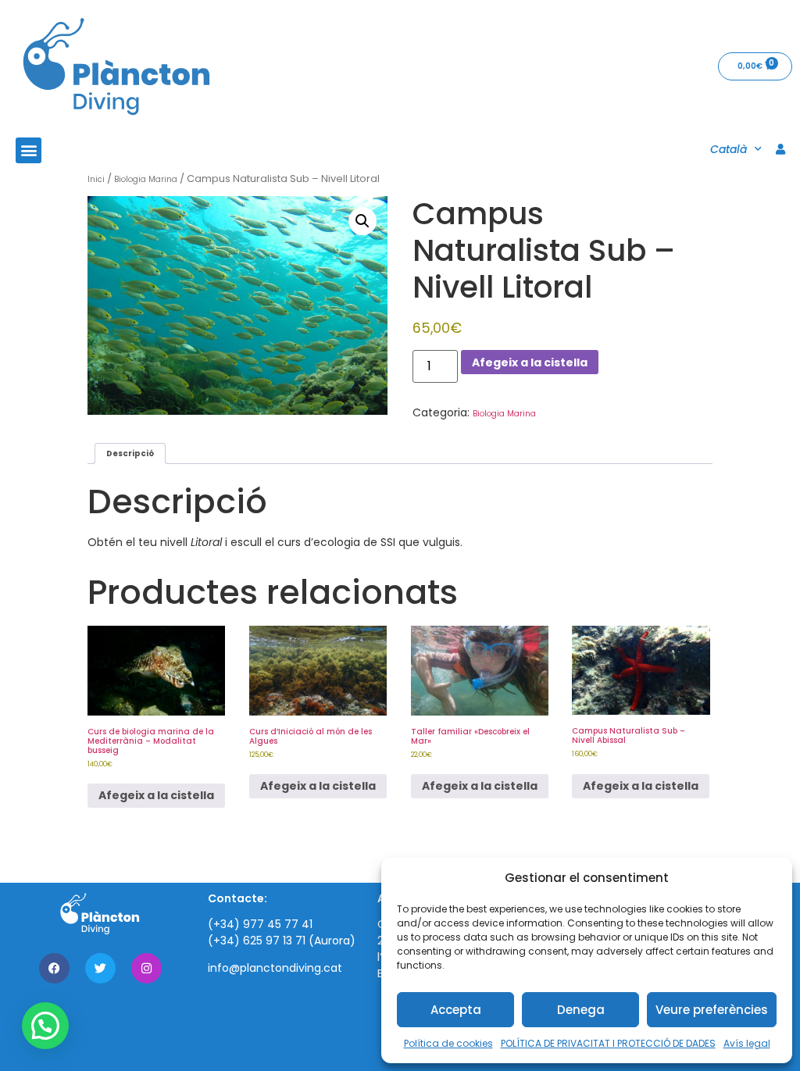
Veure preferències (711, 1009)
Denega (581, 1009)
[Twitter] (100, 968)
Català (728, 149)
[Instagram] (146, 968)
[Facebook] (54, 968)
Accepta (455, 1009)
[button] (28, 150)
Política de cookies (448, 1043)
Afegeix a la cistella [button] (156, 795)
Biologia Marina (145, 179)
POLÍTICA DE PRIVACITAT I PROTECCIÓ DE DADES (608, 1043)
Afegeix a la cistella (530, 362)
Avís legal (746, 1043)
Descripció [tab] (130, 453)
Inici (96, 179)
